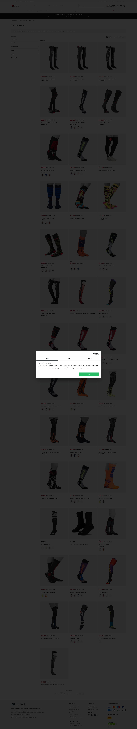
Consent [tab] (47, 358)
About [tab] (89, 358)
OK (89, 374)
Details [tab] (68, 358)
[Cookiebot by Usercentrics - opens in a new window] (93, 353)
